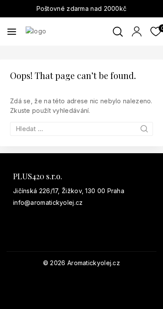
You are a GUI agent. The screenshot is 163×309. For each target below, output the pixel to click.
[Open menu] (12, 31)
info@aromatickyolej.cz (48, 202)
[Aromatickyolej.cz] (69, 31)
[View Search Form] (118, 31)
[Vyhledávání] (81, 128)
